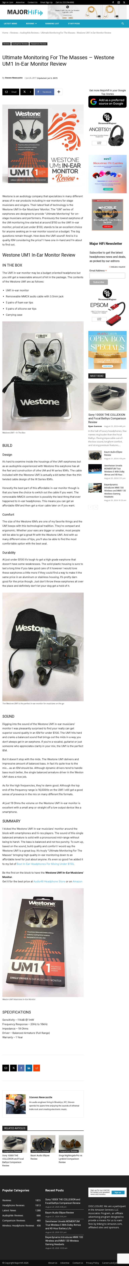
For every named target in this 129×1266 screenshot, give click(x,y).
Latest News (10, 23)
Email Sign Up (46, 2)
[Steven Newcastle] (16, 1104)
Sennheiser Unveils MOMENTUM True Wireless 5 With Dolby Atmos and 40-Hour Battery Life (63, 1225)
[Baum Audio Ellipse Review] (43, 1144)
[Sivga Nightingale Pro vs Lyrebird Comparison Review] (71, 1144)
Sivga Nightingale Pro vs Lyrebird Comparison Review (70, 1158)
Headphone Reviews (38, 44)
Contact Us (32, 2)
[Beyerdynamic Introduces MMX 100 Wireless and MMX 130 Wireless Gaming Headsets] (95, 488)
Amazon (77, 881)
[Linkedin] (29, 1068)
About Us (52, 1262)
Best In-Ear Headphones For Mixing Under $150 (45, 863)
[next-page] (96, 507)
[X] (124, 2)
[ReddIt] (36, 1068)
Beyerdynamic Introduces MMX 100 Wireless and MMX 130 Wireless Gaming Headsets (115, 491)
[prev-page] (90, 507)
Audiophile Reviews (29, 32)
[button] (123, 23)
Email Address (98, 270)
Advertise (20, 2)
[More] (58, 92)
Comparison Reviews (12, 1151)
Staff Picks (74, 23)
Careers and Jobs (110, 1262)
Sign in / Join (7, 2)
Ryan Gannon (95, 426)
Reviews (30, 23)
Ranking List (52, 23)
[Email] (5, 1068)
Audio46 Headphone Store (49, 881)
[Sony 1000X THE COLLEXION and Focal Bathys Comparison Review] (14, 1144)
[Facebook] (113, 2)
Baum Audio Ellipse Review (59, 1212)
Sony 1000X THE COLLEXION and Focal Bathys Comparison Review (107, 418)
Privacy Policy (92, 1262)
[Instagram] (118, 2)
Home (5, 32)
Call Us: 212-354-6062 (65, 2)
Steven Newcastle (14, 77)
